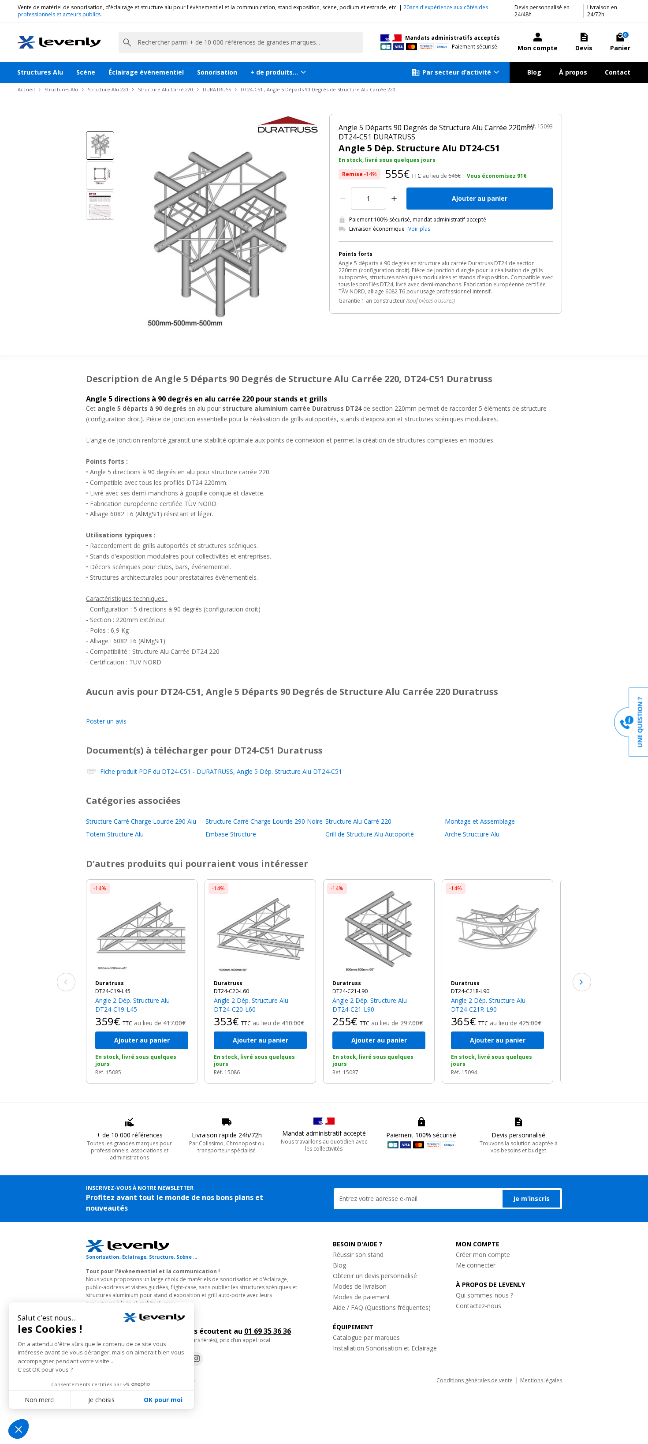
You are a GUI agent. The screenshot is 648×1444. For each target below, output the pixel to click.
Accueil (26, 89)
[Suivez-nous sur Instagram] (196, 1359)
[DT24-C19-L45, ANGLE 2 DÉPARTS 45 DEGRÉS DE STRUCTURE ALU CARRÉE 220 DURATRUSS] (141, 929)
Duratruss (109, 983)
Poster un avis (106, 721)
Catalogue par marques (366, 1337)
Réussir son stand (358, 1254)
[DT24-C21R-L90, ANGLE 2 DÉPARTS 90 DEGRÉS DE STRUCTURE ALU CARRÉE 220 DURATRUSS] (497, 929)
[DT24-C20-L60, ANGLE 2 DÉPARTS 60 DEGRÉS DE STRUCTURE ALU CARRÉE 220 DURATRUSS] (260, 929)
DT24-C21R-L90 (470, 991)
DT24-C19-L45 (112, 991)
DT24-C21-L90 (350, 991)
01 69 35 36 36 (267, 1331)
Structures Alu (40, 72)
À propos (573, 72)
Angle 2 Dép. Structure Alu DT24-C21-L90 (369, 1004)
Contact (617, 72)
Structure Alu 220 (108, 89)
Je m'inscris (531, 1198)
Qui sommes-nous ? (484, 1295)
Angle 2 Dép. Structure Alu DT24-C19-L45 (132, 1004)
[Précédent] (66, 982)
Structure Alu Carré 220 (165, 89)
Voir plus (419, 229)
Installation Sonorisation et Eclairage (385, 1348)
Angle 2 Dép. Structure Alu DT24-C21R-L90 (488, 1004)
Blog (534, 72)
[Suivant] (582, 982)
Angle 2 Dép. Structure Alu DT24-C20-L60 (251, 1004)
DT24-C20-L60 (231, 991)
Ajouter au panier (479, 198)
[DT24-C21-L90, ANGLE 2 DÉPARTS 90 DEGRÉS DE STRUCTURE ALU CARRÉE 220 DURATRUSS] (378, 929)
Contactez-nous (478, 1305)
